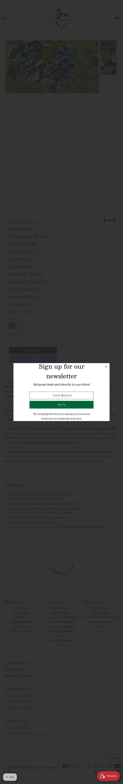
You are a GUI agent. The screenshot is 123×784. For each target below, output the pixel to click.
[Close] (106, 366)
